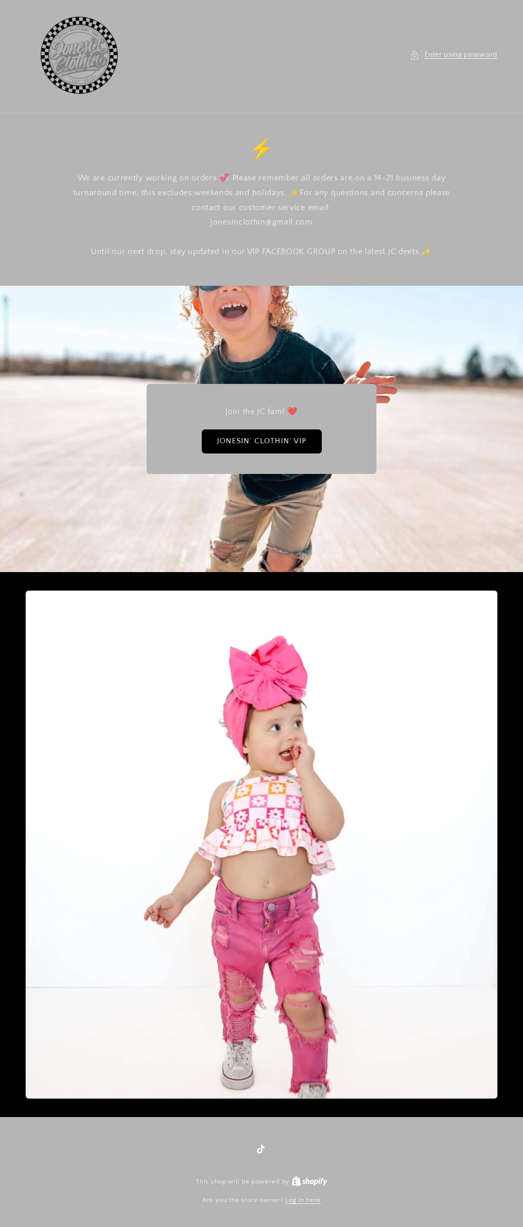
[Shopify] (309, 1181)
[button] (453, 55)
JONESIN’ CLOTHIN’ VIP (261, 441)
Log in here (303, 1199)
